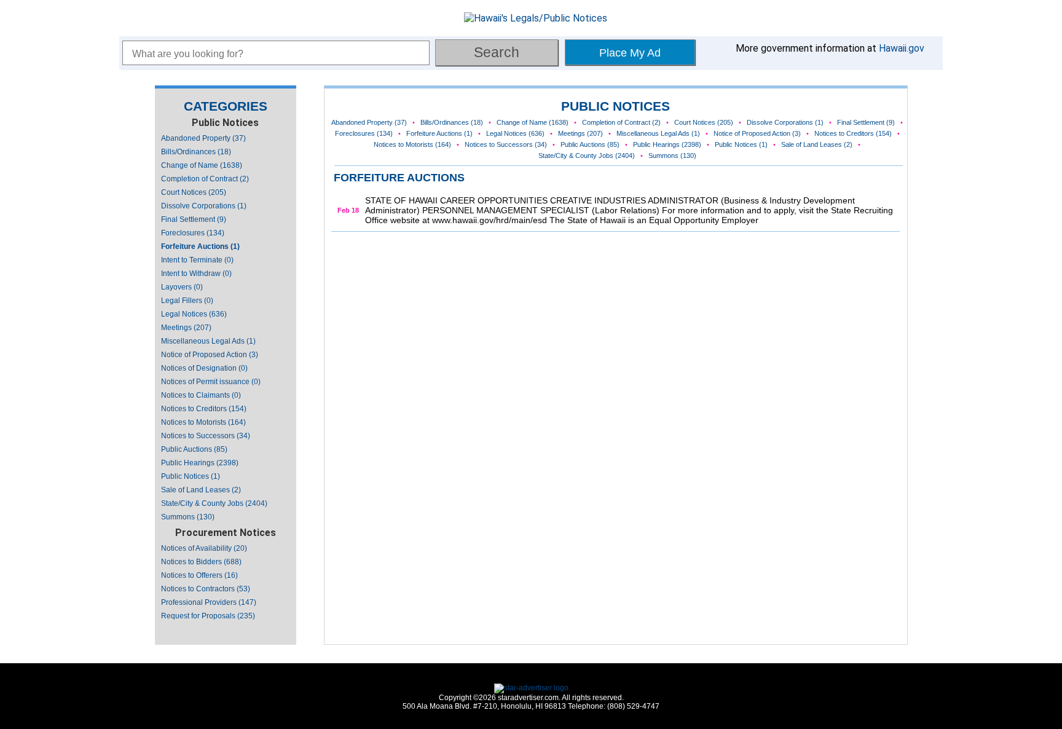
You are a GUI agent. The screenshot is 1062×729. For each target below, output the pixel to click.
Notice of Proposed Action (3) (209, 354)
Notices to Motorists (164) (203, 422)
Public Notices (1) (190, 476)
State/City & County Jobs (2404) (214, 503)
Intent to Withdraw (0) (196, 273)
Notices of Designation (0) (204, 368)
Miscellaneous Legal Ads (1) (208, 341)
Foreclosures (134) (192, 233)
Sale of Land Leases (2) (201, 490)
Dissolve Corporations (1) (203, 206)
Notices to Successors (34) (205, 435)
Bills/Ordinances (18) (196, 152)
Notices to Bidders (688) (201, 562)
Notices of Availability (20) (204, 548)
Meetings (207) (186, 327)
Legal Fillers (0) (187, 300)
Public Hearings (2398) (199, 463)
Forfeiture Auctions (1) (200, 246)
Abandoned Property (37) (203, 138)
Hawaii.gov (901, 48)
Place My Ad (630, 53)
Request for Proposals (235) (208, 616)
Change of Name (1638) (201, 165)
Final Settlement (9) (193, 219)
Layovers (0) (182, 287)
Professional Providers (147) (208, 602)
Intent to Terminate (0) (197, 260)
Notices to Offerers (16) (199, 575)
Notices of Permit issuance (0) (211, 381)
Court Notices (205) (193, 192)
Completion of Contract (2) (205, 179)
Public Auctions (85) (194, 449)
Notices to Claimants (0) (201, 395)
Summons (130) (187, 517)
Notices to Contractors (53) (205, 589)
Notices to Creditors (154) (203, 408)
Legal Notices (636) (194, 314)
